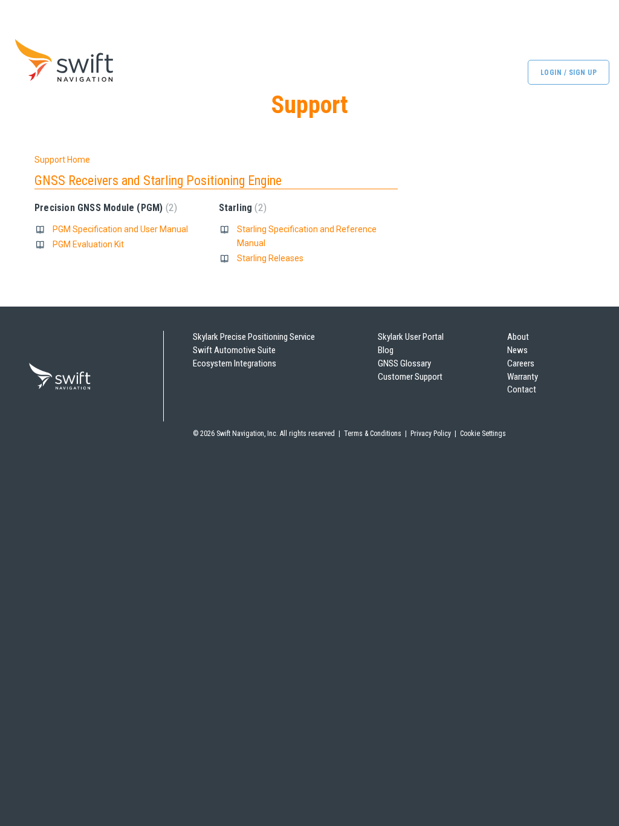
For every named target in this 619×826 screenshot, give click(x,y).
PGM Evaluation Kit (88, 244)
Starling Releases (270, 258)
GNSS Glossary (404, 363)
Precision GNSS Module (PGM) (104, 207)
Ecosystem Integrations (234, 363)
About (518, 336)
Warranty (522, 376)
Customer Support (410, 376)
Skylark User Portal (411, 336)
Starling (241, 207)
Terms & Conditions (372, 433)
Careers (520, 363)
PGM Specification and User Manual (120, 229)
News (517, 350)
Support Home (62, 159)
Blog (386, 350)
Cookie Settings (483, 433)
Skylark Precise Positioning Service (254, 336)
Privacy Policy (430, 433)
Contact (521, 389)
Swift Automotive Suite (234, 350)
